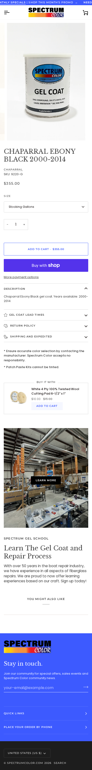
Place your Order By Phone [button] (28, 727)
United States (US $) (25, 753)
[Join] (84, 687)
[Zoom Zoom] (46, 81)
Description (14, 288)
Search (60, 763)
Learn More (46, 480)
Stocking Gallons (21, 206)
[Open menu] (11, 12)
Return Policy (22, 325)
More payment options (21, 277)
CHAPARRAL (13, 169)
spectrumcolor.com (25, 763)
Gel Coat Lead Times (27, 314)
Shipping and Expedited (30, 336)
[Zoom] (16, 132)
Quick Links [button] (14, 713)
